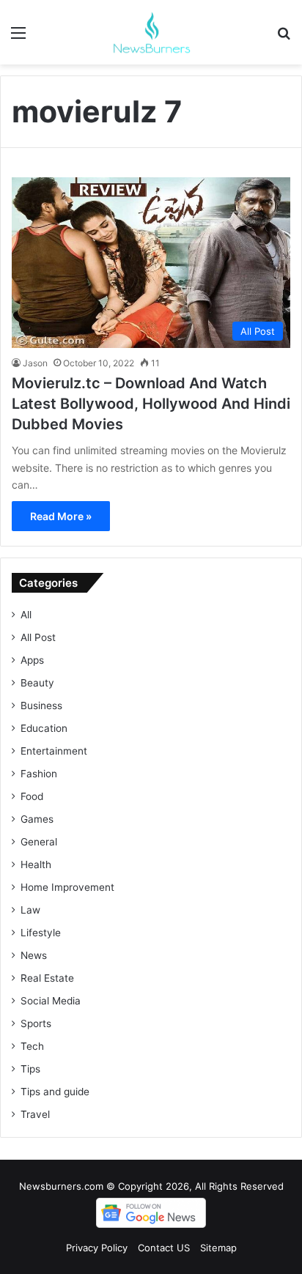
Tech (32, 1046)
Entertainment (54, 751)
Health (36, 864)
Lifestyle (41, 932)
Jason (35, 363)
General (39, 842)
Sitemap (218, 1247)
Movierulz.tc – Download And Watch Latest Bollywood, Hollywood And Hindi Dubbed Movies (151, 403)
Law (30, 910)
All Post (38, 637)
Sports (36, 1023)
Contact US (164, 1247)
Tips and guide (55, 1091)
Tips (30, 1069)
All (26, 615)
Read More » (61, 516)
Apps (32, 660)
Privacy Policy (97, 1247)
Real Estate (47, 978)
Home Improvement (67, 887)
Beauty (37, 683)
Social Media (51, 1001)
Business (41, 705)
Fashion (39, 773)
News (34, 955)
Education (44, 728)
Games (37, 819)
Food (32, 796)
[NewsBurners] (151, 32)
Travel (35, 1114)
